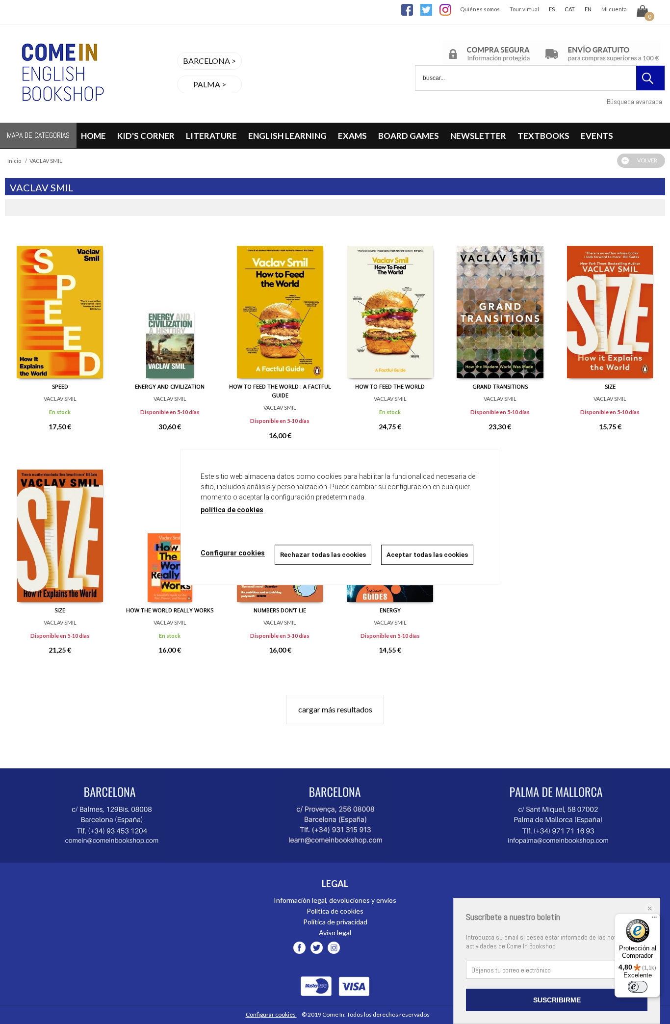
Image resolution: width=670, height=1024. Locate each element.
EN (588, 9)
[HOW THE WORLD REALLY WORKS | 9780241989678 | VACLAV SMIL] (170, 528)
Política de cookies (335, 911)
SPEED (60, 386)
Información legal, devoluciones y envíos (335, 900)
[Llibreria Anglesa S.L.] (61, 116)
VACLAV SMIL (60, 398)
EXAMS (352, 136)
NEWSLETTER (478, 136)
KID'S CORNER (146, 136)
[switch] (637, 987)
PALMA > (209, 84)
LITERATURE (211, 136)
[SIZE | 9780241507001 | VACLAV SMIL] (60, 528)
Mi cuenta (614, 9)
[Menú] (654, 919)
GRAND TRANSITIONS (500, 386)
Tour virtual (524, 9)
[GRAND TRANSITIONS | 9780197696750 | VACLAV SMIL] (500, 304)
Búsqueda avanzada (634, 101)
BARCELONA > (209, 60)
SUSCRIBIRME (557, 1000)
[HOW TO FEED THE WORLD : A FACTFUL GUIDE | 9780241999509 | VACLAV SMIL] (280, 304)
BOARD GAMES (408, 136)
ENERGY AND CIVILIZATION (170, 386)
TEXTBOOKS (543, 136)
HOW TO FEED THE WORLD (390, 386)
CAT (570, 9)
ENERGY (390, 610)
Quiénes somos (480, 9)
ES (552, 9)
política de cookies (232, 510)
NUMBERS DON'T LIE (280, 610)
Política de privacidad (335, 922)
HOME (93, 136)
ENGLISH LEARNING (287, 136)
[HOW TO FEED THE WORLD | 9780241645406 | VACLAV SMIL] (390, 304)
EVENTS (597, 136)
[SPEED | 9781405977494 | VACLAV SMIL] (60, 304)
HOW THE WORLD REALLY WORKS (169, 610)
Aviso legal (335, 932)
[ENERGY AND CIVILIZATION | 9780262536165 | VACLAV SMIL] (170, 304)
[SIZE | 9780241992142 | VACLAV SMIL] (610, 304)
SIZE (610, 386)
